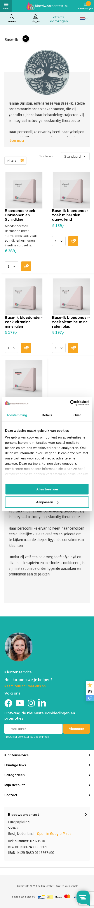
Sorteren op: (48, 156)
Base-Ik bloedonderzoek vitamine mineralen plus (71, 322)
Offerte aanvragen (59, 19)
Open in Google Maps (54, 834)
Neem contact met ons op (25, 686)
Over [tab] (77, 415)
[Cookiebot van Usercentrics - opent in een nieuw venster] (70, 403)
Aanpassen (44, 502)
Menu (6, 8)
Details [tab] (47, 415)
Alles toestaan (47, 489)
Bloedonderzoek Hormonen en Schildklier (20, 215)
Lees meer (17, 141)
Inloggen (35, 21)
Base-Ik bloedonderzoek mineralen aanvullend (71, 215)
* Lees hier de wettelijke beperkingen (26, 737)
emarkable (72, 886)
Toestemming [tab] (16, 415)
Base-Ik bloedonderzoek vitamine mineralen (24, 322)
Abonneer (76, 729)
